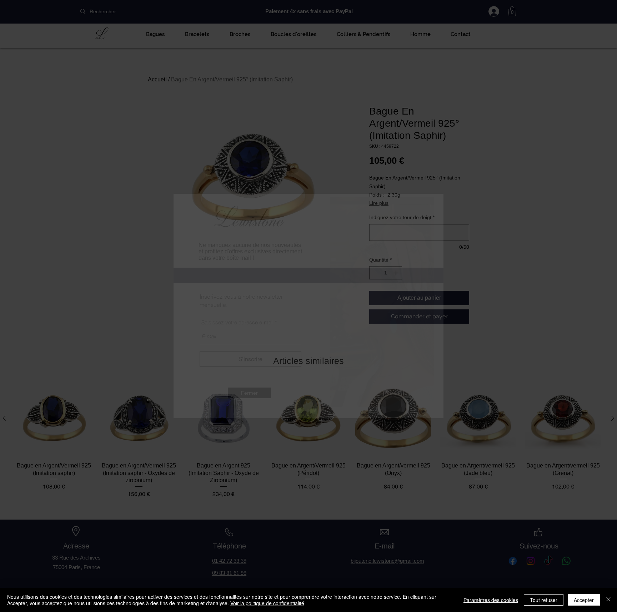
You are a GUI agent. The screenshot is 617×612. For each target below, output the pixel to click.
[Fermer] (608, 599)
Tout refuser (543, 599)
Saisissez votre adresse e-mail (237, 322)
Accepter (584, 599)
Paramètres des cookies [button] (490, 599)
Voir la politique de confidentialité (267, 603)
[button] (249, 393)
